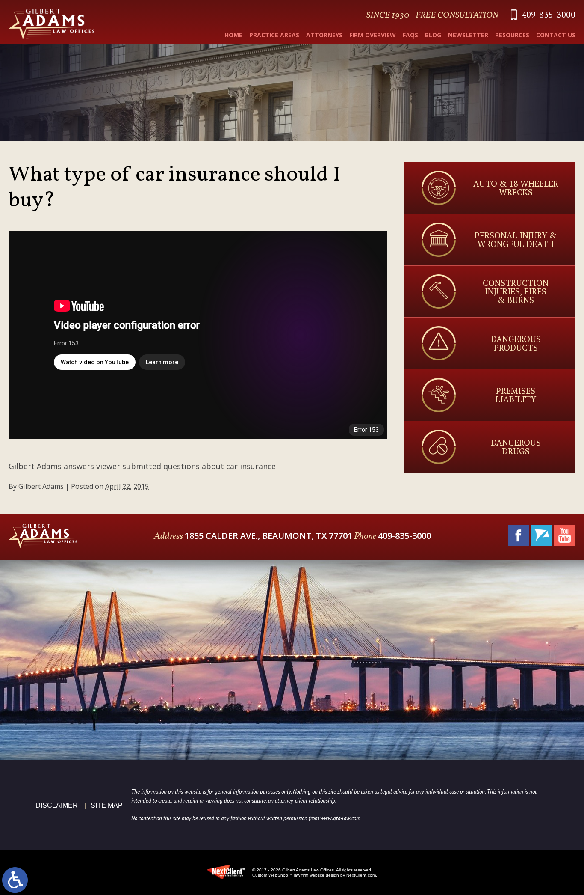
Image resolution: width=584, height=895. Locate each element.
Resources (512, 35)
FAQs (410, 35)
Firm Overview (372, 35)
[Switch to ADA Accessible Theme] (15, 880)
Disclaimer (56, 805)
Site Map (107, 805)
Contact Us (555, 35)
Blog (433, 35)
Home (233, 35)
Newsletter (468, 35)
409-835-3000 (548, 14)
